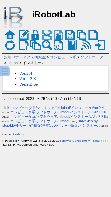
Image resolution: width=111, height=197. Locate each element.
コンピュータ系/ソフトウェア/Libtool (39, 121)
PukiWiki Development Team (79, 140)
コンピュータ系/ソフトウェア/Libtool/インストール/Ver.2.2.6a (59, 116)
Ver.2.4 (25, 73)
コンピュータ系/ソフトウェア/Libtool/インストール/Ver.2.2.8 (58, 112)
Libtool (13, 63)
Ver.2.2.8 (27, 78)
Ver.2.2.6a (28, 84)
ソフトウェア (92, 57)
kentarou (19, 134)
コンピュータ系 (63, 57)
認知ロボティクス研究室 (25, 57)
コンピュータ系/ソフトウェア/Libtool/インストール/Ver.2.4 (57, 108)
